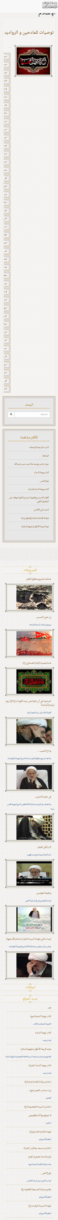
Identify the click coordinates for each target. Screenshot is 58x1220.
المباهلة (45, 456)
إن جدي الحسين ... (42, 617)
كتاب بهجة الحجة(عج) (40, 1016)
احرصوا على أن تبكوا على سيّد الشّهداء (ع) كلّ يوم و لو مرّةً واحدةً (30, 703)
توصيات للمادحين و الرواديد (29, 33)
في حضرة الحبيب (43, 797)
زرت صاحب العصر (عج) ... (39, 1090)
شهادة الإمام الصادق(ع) (40, 1132)
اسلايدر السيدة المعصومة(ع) (37, 1107)
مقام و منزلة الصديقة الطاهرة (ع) (36, 1189)
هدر (49, 1008)
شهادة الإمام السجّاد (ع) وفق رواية (35, 518)
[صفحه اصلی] (49, 5)
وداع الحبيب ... (44, 751)
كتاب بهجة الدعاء (41, 473)
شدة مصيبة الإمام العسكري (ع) (37, 663)
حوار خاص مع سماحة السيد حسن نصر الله (31, 464)
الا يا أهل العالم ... (43, 847)
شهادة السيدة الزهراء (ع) (39, 1206)
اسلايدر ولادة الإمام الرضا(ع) (37, 1082)
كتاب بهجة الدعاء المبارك (38, 489)
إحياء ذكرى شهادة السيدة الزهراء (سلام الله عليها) (28, 939)
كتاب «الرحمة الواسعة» (39, 447)
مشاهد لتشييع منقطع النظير (38, 579)
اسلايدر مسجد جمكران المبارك (37, 1148)
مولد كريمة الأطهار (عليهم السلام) (35, 527)
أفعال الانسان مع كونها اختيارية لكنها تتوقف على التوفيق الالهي (29, 499)
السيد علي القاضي (41, 510)
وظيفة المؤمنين (43, 893)
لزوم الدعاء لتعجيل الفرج (39, 1157)
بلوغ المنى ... (43, 481)
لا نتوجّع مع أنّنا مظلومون (39, 1115)
